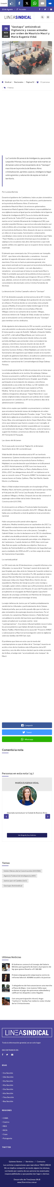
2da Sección (8, 1077)
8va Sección (8, 1101)
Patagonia (7, 1138)
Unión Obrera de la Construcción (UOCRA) (22, 871)
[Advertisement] (27, 124)
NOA (5, 1130)
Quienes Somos (15, 1161)
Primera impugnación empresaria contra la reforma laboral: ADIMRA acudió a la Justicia (31, 976)
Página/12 (30, 82)
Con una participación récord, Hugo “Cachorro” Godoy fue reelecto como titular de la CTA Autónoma (31, 1000)
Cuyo (5, 1134)
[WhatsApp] (35, 3)
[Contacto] (51, 9)
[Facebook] (41, 9)
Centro (6, 1122)
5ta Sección (8, 1089)
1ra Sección (8, 1073)
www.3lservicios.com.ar (27, 1182)
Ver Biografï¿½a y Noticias (27, 835)
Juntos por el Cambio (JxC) (15, 881)
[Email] (42, 3)
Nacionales (18, 82)
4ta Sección (8, 1085)
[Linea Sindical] (18, 17)
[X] (27, 3)
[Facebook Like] (11, 3)
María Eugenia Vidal (27, 783)
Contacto (41, 1161)
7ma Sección (8, 1097)
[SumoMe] (50, 3)
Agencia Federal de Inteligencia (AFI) (20, 876)
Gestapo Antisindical (13, 886)
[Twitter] (46, 9)
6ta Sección (8, 1093)
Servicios (29, 1161)
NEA (5, 1126)
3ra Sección (8, 1081)
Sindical (8, 82)
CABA (5, 1118)
